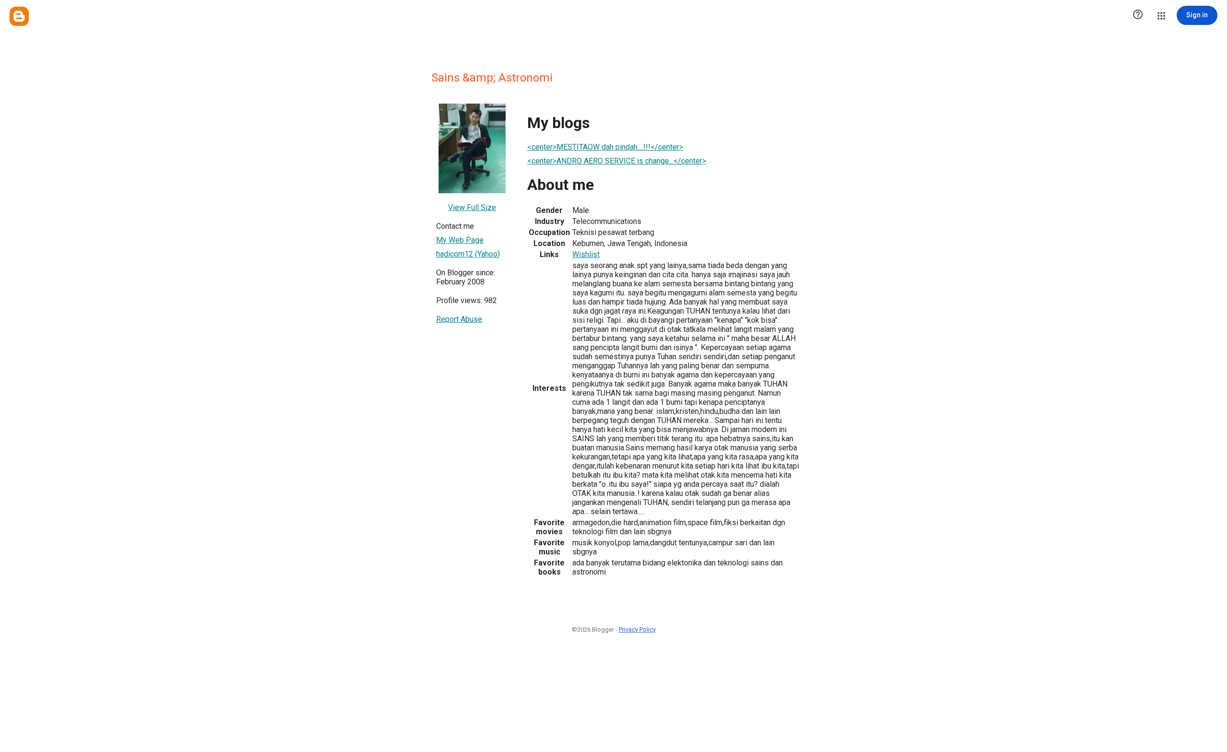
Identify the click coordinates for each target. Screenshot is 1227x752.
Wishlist (586, 254)
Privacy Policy (637, 629)
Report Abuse (459, 319)
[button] (1137, 15)
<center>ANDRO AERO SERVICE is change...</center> (616, 160)
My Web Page (460, 240)
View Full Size (472, 207)
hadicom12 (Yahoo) (468, 253)
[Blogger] (19, 16)
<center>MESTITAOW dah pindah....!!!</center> (605, 147)
